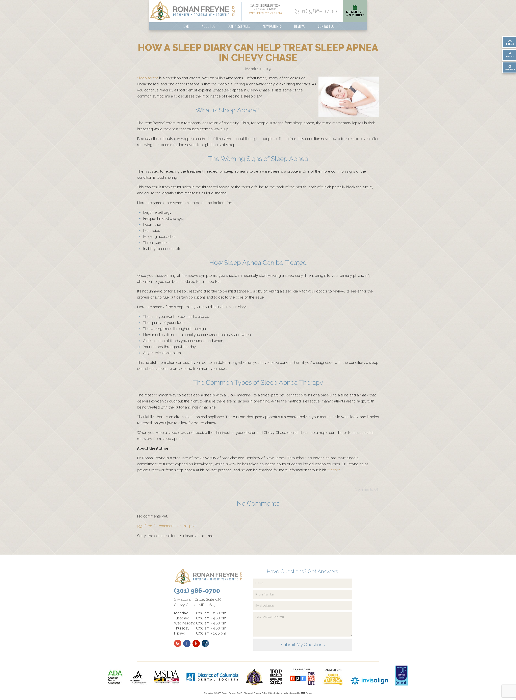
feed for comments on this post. (167, 526)
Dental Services (239, 26)
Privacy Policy (260, 693)
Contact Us (326, 26)
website (334, 470)
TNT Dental (306, 693)
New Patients (272, 26)
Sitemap (248, 693)
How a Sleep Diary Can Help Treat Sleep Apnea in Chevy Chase (258, 52)
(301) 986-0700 (316, 11)
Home (185, 26)
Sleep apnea (147, 78)
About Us (208, 26)
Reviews (299, 26)
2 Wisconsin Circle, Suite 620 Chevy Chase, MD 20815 (265, 7)
